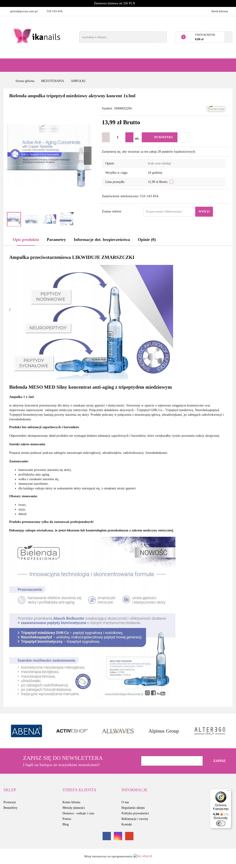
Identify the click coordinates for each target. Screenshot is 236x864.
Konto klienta (71, 802)
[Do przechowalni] (185, 137)
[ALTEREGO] (164, 731)
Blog (65, 824)
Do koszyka (163, 137)
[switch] (220, 823)
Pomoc (66, 819)
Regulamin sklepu (133, 807)
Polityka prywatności (135, 813)
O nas (125, 802)
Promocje (9, 802)
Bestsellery (10, 807)
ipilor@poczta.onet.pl (24, 11)
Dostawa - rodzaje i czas (78, 813)
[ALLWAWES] (72, 731)
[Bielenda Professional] (216, 109)
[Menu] (228, 791)
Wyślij (204, 211)
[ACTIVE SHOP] (26, 731)
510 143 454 (54, 11)
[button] (9, 790)
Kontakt (126, 824)
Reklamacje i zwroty (134, 819)
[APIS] (210, 731)
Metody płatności (73, 807)
